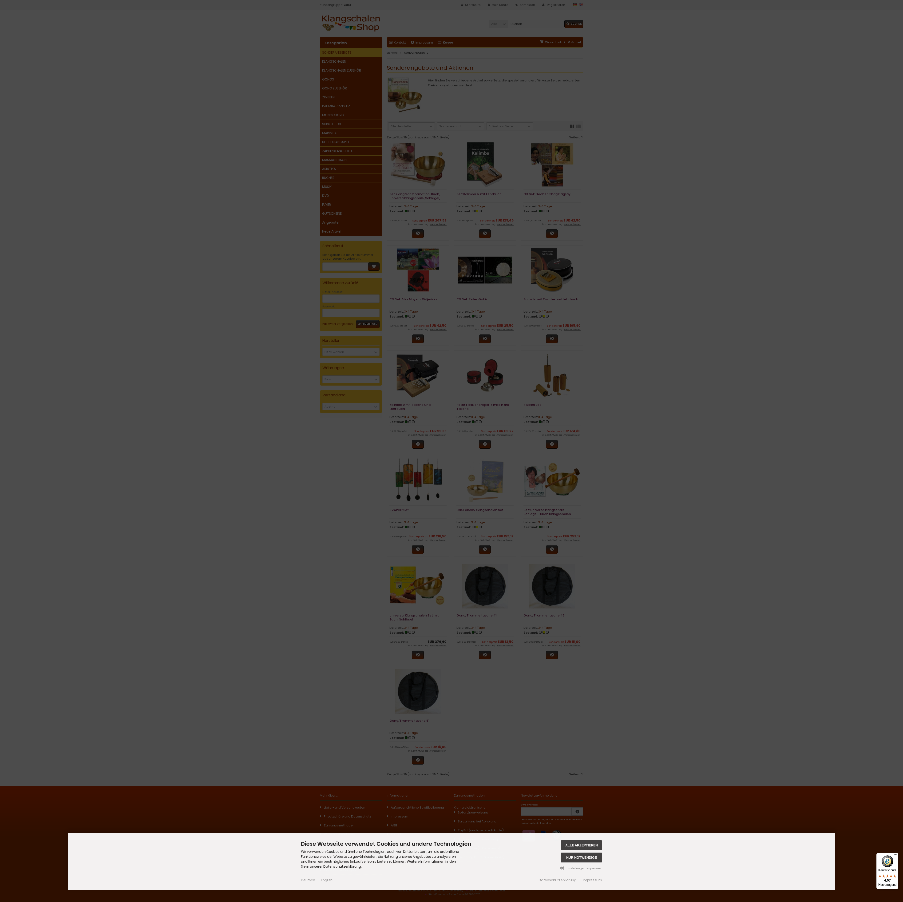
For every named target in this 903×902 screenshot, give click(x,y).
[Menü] (895, 855)
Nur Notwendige (581, 857)
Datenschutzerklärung (557, 880)
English (327, 880)
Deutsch (308, 880)
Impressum (592, 880)
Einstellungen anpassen (583, 868)
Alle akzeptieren (581, 845)
